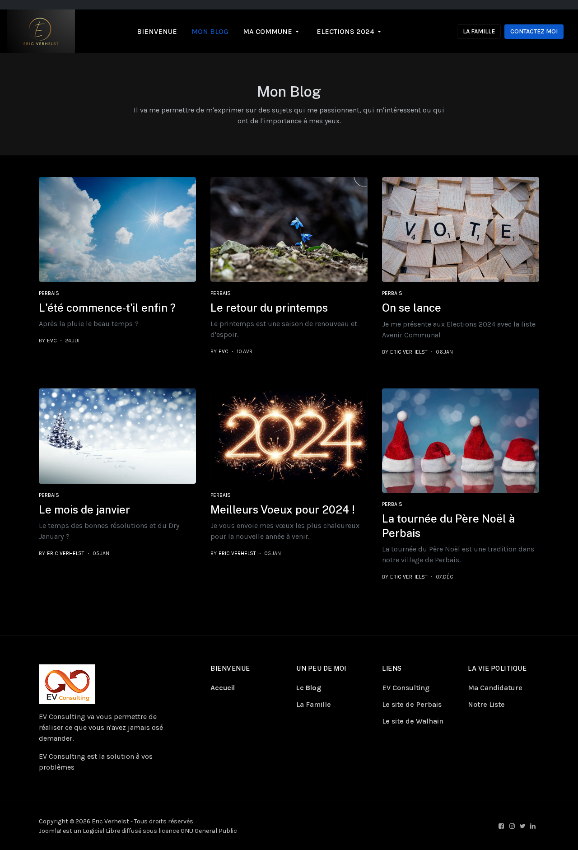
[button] (272, 32)
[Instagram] (513, 826)
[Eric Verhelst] (41, 31)
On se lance (411, 307)
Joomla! (50, 831)
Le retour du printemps (269, 307)
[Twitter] (523, 826)
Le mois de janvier (84, 509)
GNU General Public (209, 831)
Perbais (49, 293)
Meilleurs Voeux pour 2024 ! (282, 509)
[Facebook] (502, 826)
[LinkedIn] (534, 826)
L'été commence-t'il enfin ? (107, 307)
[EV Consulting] (67, 683)
